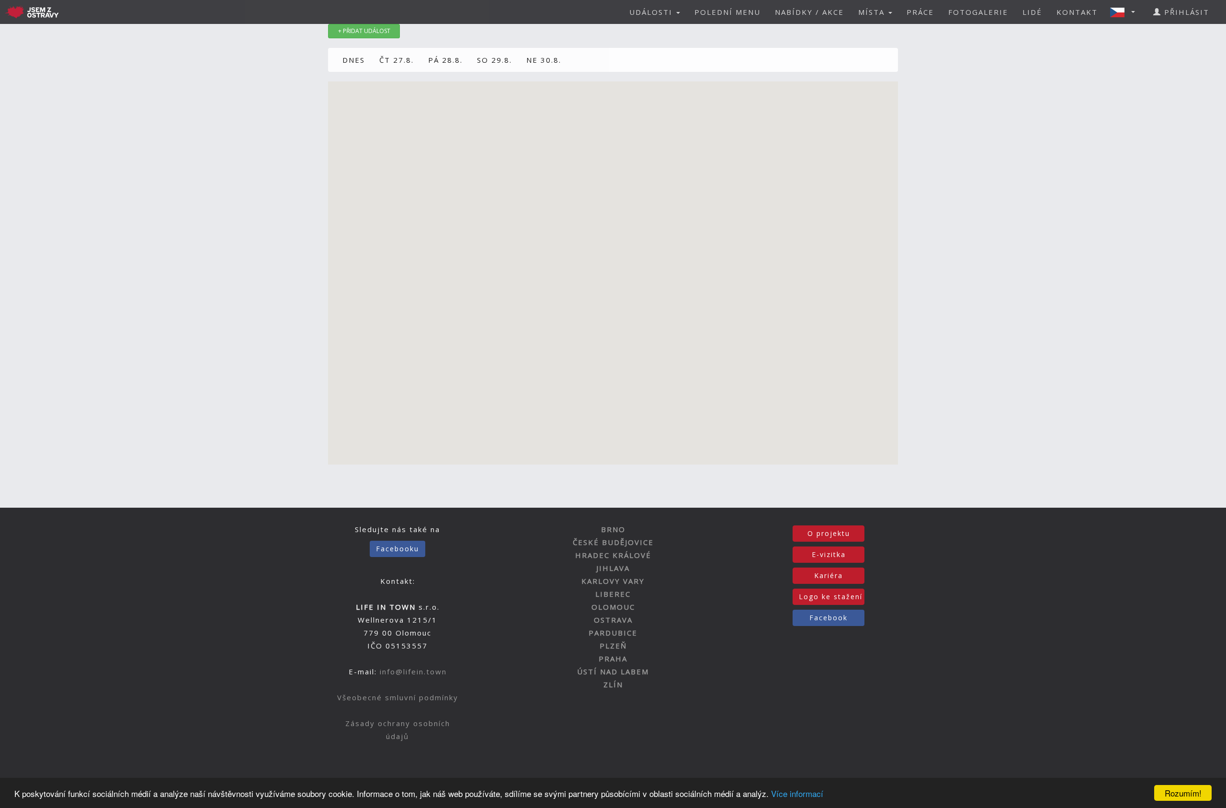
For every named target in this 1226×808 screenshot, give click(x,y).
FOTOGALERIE (978, 12)
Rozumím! (1183, 793)
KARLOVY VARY (613, 581)
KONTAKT (1077, 12)
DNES (353, 60)
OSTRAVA (613, 620)
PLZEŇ (613, 645)
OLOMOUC (613, 607)
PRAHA (613, 658)
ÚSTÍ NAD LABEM (613, 671)
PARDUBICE (613, 632)
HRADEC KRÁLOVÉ (613, 555)
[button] (1125, 12)
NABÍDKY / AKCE (809, 12)
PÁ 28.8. (445, 60)
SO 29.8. (494, 60)
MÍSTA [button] (872, 12)
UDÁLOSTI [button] (652, 12)
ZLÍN (613, 684)
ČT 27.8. (396, 60)
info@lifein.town (413, 671)
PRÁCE (920, 12)
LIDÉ (1032, 12)
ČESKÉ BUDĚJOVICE (613, 542)
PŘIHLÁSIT (1185, 12)
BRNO (613, 529)
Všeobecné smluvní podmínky (397, 697)
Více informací (797, 793)
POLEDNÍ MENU (727, 12)
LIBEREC (613, 594)
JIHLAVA (613, 568)
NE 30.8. (543, 60)
